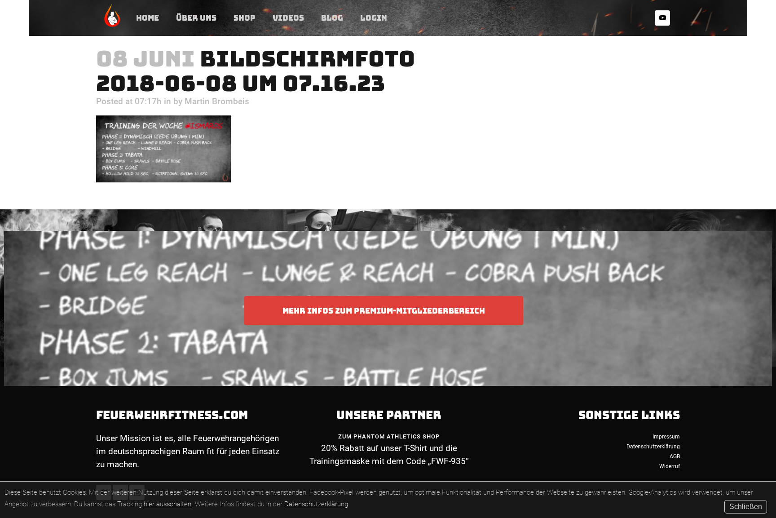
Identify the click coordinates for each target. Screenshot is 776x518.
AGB (675, 456)
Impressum (666, 437)
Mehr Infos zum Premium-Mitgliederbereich (383, 310)
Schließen (745, 506)
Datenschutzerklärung (316, 504)
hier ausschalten (167, 504)
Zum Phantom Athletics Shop (389, 436)
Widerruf (669, 466)
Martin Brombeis (217, 101)
